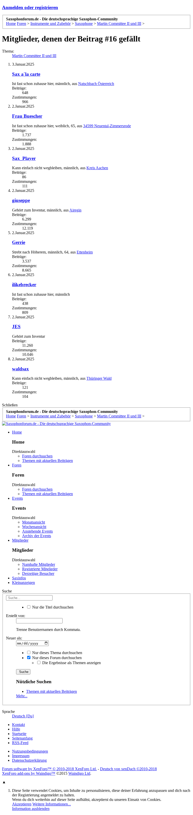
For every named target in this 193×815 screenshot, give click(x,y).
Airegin (75, 210)
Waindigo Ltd (79, 773)
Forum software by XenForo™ (49, 769)
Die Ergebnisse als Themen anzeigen (71, 663)
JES (16, 326)
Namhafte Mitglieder (38, 564)
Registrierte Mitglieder (40, 569)
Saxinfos (19, 578)
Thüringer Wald (99, 378)
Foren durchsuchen (37, 456)
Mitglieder (20, 540)
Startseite (19, 734)
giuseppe (21, 200)
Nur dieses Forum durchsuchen (56, 658)
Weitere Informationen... (51, 804)
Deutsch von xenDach (128, 769)
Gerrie (18, 242)
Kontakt (18, 724)
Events (17, 498)
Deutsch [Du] (23, 716)
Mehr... (21, 696)
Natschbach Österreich (96, 83)
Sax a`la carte (26, 74)
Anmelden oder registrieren (30, 7)
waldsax (20, 368)
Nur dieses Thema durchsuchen (56, 653)
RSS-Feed (20, 743)
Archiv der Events (36, 536)
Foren (16, 465)
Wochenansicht (34, 527)
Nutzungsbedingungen (30, 751)
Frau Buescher (27, 116)
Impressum (20, 756)
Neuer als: (14, 638)
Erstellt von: (15, 616)
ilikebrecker (24, 284)
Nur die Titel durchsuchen (52, 607)
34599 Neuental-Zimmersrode (107, 126)
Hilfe (16, 729)
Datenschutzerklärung (29, 760)
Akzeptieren (21, 804)
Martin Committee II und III (34, 56)
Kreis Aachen (97, 168)
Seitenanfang (22, 738)
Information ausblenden (31, 808)
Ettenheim (85, 252)
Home (17, 432)
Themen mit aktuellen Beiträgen (47, 460)
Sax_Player (24, 158)
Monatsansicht (33, 522)
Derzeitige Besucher (38, 573)
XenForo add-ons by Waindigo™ (28, 773)
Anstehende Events (37, 531)
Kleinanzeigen (23, 582)
